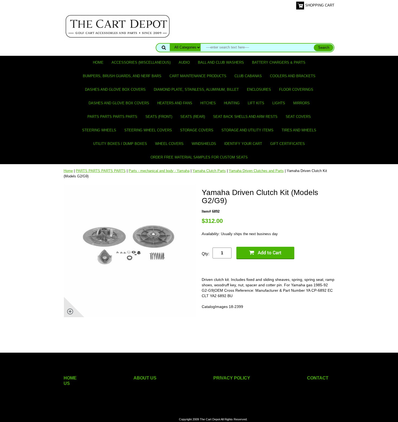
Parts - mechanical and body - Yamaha (159, 171)
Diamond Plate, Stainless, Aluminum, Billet (196, 89)
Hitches (208, 103)
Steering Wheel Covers (148, 130)
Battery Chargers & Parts (278, 62)
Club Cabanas (248, 76)
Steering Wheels (99, 130)
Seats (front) (158, 117)
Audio (184, 62)
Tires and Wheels (299, 130)
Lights (278, 103)
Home (98, 62)
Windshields (204, 144)
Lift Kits (256, 103)
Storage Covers (196, 130)
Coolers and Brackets (292, 76)
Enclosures (259, 89)
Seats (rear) (192, 117)
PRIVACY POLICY (231, 378)
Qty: (205, 253)
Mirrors (301, 103)
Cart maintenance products (197, 76)
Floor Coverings (296, 89)
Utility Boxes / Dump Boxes (120, 144)
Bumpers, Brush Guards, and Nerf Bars (122, 76)
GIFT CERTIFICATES (287, 144)
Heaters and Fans (174, 103)
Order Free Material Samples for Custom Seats (199, 157)
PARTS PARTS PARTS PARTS (112, 117)
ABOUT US (144, 378)
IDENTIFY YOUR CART (243, 144)
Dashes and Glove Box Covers (115, 89)
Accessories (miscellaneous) (141, 62)
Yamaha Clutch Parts (209, 171)
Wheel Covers (169, 144)
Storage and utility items (247, 130)
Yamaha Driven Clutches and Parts (256, 171)
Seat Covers (298, 117)
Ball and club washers (221, 62)
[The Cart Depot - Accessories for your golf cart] (118, 26)
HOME (70, 378)
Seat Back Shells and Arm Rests (245, 117)
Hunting (232, 103)
